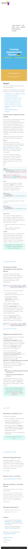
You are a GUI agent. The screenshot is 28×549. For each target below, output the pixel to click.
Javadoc (22, 27)
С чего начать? (16, 25)
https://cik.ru (18, 149)
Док (23, 25)
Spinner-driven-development (12, 528)
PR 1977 (7, 502)
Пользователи (16, 29)
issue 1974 (8, 328)
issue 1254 (8, 261)
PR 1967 (14, 452)
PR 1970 (7, 408)
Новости (7, 111)
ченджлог (8, 452)
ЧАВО (13, 27)
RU (24, 12)
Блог (17, 27)
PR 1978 (14, 261)
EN (22, 12)
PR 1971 (20, 479)
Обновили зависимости (11, 109)
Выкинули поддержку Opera (12, 102)
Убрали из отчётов (13, 104)
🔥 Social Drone (7, 57)
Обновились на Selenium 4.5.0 (13, 100)
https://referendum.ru (8, 147)
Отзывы (14, 31)
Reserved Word (12, 479)
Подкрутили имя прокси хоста (13, 98)
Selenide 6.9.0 (14, 90)
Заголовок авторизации (11, 96)
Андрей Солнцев (7, 537)
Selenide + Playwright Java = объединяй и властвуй (13, 521)
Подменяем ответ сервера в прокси (15, 93)
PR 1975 (14, 328)
